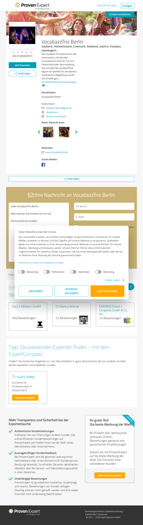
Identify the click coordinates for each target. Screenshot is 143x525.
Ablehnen (36, 291)
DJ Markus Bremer (67, 306)
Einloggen (127, 5)
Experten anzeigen (25, 397)
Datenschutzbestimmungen (48, 262)
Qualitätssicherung (114, 511)
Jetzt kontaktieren (121, 14)
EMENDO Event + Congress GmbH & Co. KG (113, 310)
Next (76, 132)
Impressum (25, 262)
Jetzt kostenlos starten (110, 475)
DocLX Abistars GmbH (26, 306)
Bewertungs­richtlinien (94, 511)
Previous (39, 132)
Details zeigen (112, 280)
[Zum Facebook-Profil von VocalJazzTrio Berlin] (44, 166)
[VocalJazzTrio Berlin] (22, 35)
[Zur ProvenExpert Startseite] (32, 7)
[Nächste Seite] (130, 286)
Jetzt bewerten (22, 65)
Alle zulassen (107, 291)
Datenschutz (90, 514)
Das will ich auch (107, 5)
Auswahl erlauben (71, 291)
